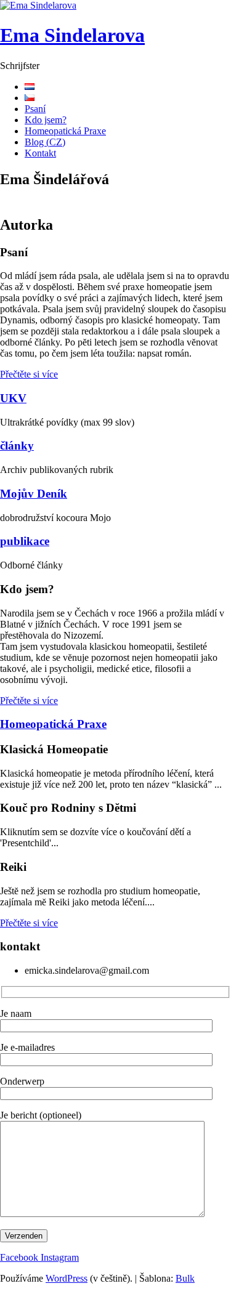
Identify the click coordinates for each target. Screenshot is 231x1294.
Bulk (185, 1278)
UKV (13, 398)
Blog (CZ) (45, 142)
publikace (24, 541)
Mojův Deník (33, 493)
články (17, 445)
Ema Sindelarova (72, 35)
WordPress (66, 1278)
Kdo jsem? (46, 120)
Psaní (35, 108)
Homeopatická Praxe (65, 131)
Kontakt (40, 153)
